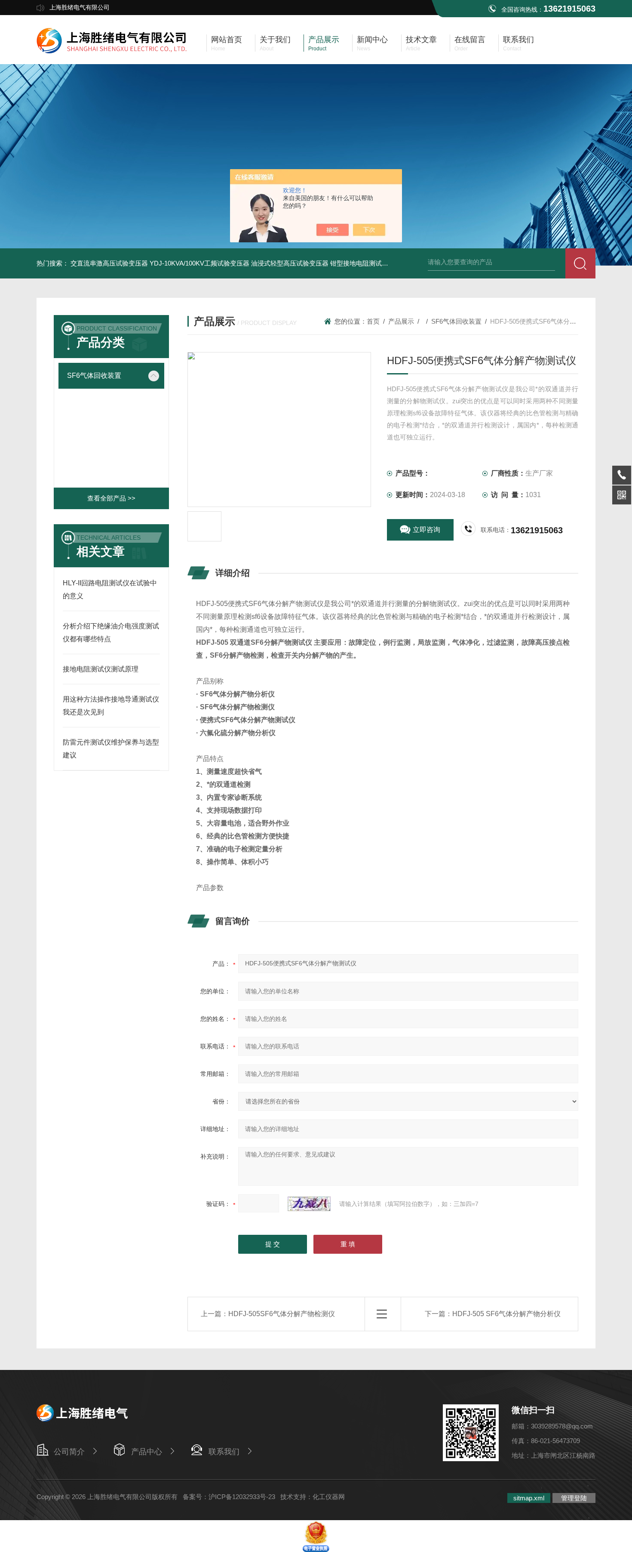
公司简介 (69, 1451)
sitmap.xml (528, 1498)
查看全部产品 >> (111, 498)
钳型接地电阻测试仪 (359, 263)
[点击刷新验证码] (309, 1203)
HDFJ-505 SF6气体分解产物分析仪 (506, 1313)
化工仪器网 (329, 1496)
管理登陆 (574, 1498)
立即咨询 (426, 529)
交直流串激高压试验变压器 (109, 263)
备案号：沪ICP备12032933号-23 (229, 1496)
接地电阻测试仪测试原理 (100, 669)
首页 (373, 321)
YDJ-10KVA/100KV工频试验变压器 (199, 263)
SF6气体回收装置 (94, 375)
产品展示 (401, 321)
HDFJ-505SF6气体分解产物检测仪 (281, 1313)
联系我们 (224, 1451)
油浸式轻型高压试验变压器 (289, 263)
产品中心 (146, 1451)
